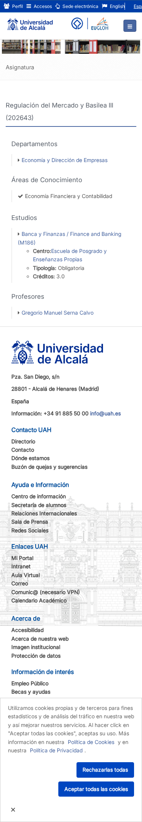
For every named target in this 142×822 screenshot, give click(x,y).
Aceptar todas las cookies (96, 789)
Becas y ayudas (30, 691)
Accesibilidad (27, 630)
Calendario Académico (39, 600)
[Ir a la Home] (30, 21)
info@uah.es (105, 413)
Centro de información (38, 496)
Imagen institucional (35, 647)
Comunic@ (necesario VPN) (45, 592)
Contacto (22, 449)
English (117, 6)
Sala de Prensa (29, 521)
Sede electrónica (79, 6)
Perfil (17, 6)
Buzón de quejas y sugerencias (49, 466)
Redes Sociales (29, 530)
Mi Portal (22, 558)
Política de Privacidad (56, 750)
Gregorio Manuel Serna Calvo (58, 312)
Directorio (23, 441)
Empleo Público (29, 683)
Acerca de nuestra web (40, 638)
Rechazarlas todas (105, 769)
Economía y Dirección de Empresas (65, 160)
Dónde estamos (30, 458)
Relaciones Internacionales (44, 513)
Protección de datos (36, 655)
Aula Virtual (25, 575)
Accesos (42, 6)
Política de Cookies (91, 742)
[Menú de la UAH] (129, 26)
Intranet (21, 566)
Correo (19, 583)
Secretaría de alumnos (38, 505)
